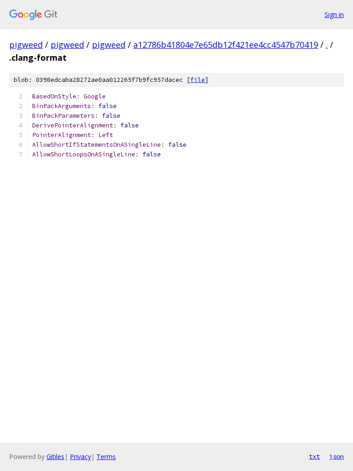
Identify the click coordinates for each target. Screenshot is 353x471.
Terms (106, 456)
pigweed (26, 44)
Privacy (80, 456)
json (336, 456)
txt (314, 456)
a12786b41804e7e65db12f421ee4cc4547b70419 (225, 44)
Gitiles (55, 456)
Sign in (334, 14)
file (197, 80)
